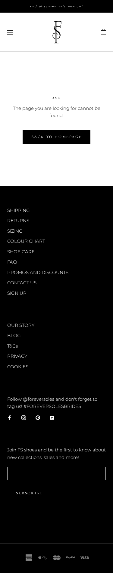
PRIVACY (17, 356)
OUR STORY (20, 325)
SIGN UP (17, 293)
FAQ (12, 262)
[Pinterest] (38, 417)
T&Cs (12, 346)
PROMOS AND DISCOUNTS (37, 272)
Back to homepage (56, 136)
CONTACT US (21, 282)
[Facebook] (9, 417)
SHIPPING (18, 210)
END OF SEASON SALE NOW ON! (56, 6)
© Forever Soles (56, 523)
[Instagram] (23, 417)
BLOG (14, 335)
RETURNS (18, 220)
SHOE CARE (21, 252)
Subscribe (29, 493)
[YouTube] (52, 417)
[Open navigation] (10, 32)
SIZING (15, 231)
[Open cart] (103, 32)
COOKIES (17, 366)
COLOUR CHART (26, 241)
